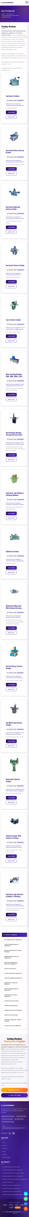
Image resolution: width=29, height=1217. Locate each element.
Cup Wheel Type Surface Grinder (14, 724)
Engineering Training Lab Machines (11, 1191)
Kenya (18, 1207)
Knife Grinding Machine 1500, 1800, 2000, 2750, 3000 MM (14, 375)
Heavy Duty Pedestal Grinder (13, 780)
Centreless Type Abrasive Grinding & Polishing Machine (14, 895)
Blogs (3, 1151)
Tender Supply (6, 1157)
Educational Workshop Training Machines (13, 1173)
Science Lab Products (8, 1182)
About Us (4, 1145)
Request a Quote (13, 1090)
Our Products (9, 14)
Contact (4, 1154)
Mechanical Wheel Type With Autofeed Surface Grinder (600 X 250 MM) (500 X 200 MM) (14, 607)
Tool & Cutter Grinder (13, 320)
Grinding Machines (6, 17)
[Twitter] (13, 1133)
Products (4, 1148)
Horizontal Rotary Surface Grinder (15, 151)
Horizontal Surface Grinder (15, 265)
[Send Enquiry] (26, 1204)
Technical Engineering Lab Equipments (12, 1170)
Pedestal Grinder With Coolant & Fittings (13, 837)
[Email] (9, 1133)
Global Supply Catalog (8, 1121)
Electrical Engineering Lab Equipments (12, 1194)
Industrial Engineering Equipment (11, 1188)
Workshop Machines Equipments (9, 15)
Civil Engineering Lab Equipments (11, 1167)
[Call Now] (26, 1194)
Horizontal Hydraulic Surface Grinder (13, 208)
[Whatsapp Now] (26, 1199)
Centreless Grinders (13, 96)
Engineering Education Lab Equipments (12, 1176)
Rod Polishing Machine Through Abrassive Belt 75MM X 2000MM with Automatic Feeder (14, 434)
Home (3, 14)
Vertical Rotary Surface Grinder (14, 667)
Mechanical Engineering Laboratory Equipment (14, 1179)
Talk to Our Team (15, 1095)
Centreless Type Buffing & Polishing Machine (15, 494)
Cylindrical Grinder (12, 551)
